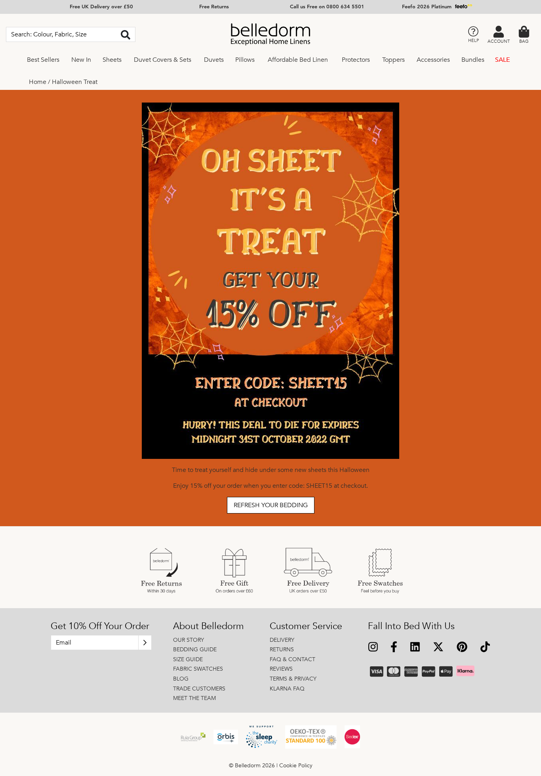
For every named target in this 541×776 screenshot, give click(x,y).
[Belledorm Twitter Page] (438, 647)
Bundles (472, 59)
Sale (502, 59)
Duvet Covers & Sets (162, 59)
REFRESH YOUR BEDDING (271, 505)
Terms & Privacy (293, 679)
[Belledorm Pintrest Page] (462, 647)
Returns (282, 649)
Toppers (393, 59)
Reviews (281, 669)
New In (81, 59)
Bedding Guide (195, 649)
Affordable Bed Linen (298, 59)
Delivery (282, 640)
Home (37, 82)
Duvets (214, 59)
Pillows (245, 59)
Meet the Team (194, 698)
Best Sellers (43, 59)
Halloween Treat (74, 82)
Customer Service (306, 626)
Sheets (112, 59)
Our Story (188, 640)
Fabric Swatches (198, 669)
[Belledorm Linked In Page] (415, 647)
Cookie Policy (295, 765)
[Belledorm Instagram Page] (373, 647)
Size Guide (188, 659)
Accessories (433, 59)
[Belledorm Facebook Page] (394, 647)
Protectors (356, 59)
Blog (181, 679)
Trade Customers (199, 688)
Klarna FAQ (287, 688)
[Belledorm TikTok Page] (485, 647)
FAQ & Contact (292, 659)
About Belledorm (208, 626)
